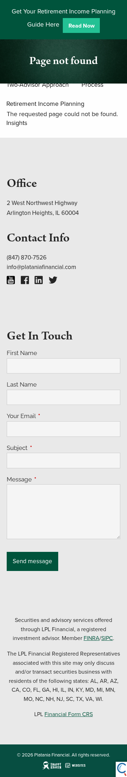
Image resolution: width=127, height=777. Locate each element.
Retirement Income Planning (45, 103)
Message (48, 479)
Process (92, 84)
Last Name (22, 384)
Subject (46, 447)
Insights (16, 122)
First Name (22, 352)
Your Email (50, 415)
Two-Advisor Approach (37, 84)
